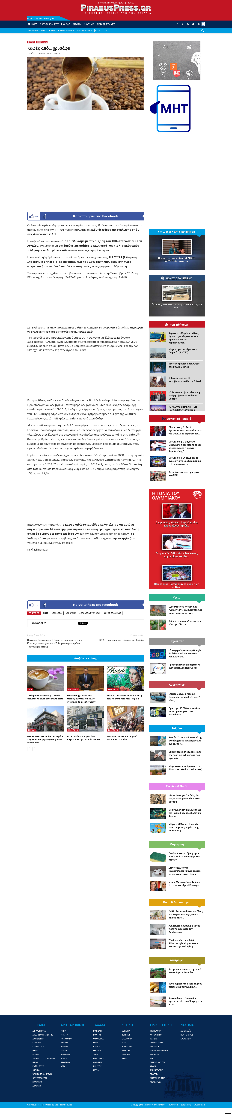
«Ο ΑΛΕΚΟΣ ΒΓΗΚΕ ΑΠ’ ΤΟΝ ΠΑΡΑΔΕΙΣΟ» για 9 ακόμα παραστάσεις (183, 410)
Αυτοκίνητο (177, 684)
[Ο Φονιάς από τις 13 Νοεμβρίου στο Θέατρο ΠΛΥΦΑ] (158, 381)
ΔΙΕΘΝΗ (77, 24)
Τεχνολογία (176, 641)
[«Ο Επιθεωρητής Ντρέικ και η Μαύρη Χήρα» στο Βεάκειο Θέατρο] (158, 396)
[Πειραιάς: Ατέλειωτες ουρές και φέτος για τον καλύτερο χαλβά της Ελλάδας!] (177, 293)
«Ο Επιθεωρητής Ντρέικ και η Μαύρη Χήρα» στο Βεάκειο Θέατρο (184, 395)
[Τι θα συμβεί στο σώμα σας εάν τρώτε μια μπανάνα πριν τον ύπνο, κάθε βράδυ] (158, 987)
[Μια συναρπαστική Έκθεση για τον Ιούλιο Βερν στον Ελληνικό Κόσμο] (158, 813)
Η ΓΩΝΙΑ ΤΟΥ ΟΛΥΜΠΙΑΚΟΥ (166, 495)
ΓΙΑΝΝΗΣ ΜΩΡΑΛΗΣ (85, 30)
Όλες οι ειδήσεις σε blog (40, 18)
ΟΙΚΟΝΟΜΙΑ (42, 42)
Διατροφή (176, 960)
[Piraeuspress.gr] (116, 9)
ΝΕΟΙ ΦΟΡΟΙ (57, 613)
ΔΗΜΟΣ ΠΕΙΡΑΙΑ (48, 30)
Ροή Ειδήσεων (179, 324)
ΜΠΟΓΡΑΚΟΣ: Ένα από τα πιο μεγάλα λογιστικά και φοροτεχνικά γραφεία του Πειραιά (45, 739)
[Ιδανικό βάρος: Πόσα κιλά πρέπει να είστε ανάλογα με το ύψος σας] (158, 1002)
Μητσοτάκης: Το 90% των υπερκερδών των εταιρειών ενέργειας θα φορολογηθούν (81, 698)
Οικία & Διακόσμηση (176, 902)
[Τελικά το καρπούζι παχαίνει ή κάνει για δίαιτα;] (158, 625)
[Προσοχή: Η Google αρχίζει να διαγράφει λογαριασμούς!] (158, 668)
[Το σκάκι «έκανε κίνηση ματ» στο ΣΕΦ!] (158, 476)
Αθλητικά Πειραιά (179, 418)
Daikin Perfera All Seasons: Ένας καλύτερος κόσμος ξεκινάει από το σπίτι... (186, 914)
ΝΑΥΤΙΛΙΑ (89, 24)
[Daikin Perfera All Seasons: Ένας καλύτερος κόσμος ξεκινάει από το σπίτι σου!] (158, 915)
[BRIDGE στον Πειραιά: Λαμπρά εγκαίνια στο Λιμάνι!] (125, 719)
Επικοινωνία (199, 1104)
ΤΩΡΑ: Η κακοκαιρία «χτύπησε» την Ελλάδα (121, 640)
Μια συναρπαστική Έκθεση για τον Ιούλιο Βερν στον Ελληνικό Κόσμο (185, 813)
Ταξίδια (177, 728)
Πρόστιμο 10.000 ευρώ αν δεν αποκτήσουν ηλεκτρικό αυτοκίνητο (184, 711)
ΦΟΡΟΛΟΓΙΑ (70, 613)
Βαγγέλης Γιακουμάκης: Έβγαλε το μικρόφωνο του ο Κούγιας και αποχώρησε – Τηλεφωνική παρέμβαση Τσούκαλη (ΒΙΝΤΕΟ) (55, 643)
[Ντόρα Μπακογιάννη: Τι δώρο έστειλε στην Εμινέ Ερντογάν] (158, 886)
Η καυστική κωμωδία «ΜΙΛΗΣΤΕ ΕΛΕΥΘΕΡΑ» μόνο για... (176, 260)
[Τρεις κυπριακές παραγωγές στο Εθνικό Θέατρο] (158, 367)
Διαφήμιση (186, 1104)
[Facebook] (177, 25)
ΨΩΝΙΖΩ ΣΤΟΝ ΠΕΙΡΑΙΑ (179, 278)
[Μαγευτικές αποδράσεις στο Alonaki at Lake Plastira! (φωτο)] (158, 770)
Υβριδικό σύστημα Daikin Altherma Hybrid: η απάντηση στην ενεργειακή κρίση (184, 943)
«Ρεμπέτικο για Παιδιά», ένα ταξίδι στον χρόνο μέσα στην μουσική (184, 798)
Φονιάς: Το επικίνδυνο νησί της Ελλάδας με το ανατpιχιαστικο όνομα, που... (185, 740)
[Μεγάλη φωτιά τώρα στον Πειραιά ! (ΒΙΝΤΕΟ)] (158, 353)
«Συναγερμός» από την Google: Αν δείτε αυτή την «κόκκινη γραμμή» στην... (185, 653)
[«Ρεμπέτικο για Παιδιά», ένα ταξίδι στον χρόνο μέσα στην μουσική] (158, 799)
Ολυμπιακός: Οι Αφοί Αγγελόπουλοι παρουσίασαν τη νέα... (177, 524)
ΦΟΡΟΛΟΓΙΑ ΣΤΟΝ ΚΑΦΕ (89, 613)
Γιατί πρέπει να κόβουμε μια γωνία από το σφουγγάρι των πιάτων (184, 856)
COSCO (98, 30)
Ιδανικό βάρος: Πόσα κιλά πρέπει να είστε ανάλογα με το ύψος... (185, 1001)
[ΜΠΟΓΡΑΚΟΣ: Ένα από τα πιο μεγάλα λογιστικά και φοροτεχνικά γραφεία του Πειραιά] (45, 719)
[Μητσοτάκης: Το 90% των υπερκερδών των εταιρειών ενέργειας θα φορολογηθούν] (85, 678)
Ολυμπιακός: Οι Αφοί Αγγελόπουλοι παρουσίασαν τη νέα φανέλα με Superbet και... (185, 430)
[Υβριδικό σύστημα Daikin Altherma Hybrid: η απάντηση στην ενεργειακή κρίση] (158, 944)
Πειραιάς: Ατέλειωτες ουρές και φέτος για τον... (177, 306)
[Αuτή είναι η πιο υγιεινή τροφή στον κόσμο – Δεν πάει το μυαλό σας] (158, 973)
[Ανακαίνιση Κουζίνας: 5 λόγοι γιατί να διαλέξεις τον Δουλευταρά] (158, 929)
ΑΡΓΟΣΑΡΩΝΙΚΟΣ (49, 24)
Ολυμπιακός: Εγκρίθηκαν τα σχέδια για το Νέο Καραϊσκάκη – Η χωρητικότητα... (185, 461)
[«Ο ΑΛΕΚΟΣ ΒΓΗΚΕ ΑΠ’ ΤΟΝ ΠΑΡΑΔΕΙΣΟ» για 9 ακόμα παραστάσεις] (158, 410)
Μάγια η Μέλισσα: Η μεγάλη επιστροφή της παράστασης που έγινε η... (184, 827)
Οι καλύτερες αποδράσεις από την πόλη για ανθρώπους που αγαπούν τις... (185, 755)
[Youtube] (198, 25)
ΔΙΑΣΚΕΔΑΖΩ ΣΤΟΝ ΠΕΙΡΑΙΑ (179, 232)
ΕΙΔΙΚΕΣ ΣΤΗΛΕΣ (105, 24)
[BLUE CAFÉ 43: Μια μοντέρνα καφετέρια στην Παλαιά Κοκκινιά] (85, 719)
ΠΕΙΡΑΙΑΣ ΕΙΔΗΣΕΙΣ (65, 30)
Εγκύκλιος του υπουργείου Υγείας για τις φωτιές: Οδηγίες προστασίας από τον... (185, 609)
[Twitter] (193, 25)
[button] (202, 33)
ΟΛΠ (106, 30)
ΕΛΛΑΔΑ (65, 24)
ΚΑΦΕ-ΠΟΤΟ (113, 689)
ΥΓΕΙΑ (30, 689)
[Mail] (182, 25)
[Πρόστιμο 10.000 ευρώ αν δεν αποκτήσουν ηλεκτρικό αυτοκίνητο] (158, 712)
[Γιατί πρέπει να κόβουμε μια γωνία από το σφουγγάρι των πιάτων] (158, 857)
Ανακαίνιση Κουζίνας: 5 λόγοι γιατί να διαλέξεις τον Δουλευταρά (184, 928)
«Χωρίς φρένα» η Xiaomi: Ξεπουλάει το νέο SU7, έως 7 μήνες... (184, 697)
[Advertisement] (85, 303)
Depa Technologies (63, 1104)
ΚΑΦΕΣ (45, 613)
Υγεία (176, 597)
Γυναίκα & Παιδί (176, 786)
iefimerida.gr (41, 549)
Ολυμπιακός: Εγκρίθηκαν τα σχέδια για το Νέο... (176, 586)
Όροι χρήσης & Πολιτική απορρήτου (148, 1104)
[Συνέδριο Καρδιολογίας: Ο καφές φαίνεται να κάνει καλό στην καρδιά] (45, 678)
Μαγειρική (177, 844)
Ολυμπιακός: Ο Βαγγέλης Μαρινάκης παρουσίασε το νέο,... (176, 555)
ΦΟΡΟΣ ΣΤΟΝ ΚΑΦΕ (112, 613)
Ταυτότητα (173, 1104)
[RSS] (187, 25)
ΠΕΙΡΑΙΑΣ (32, 24)
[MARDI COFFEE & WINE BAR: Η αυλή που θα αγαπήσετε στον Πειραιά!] (125, 678)
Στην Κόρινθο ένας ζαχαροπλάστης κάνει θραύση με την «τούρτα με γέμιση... (185, 871)
